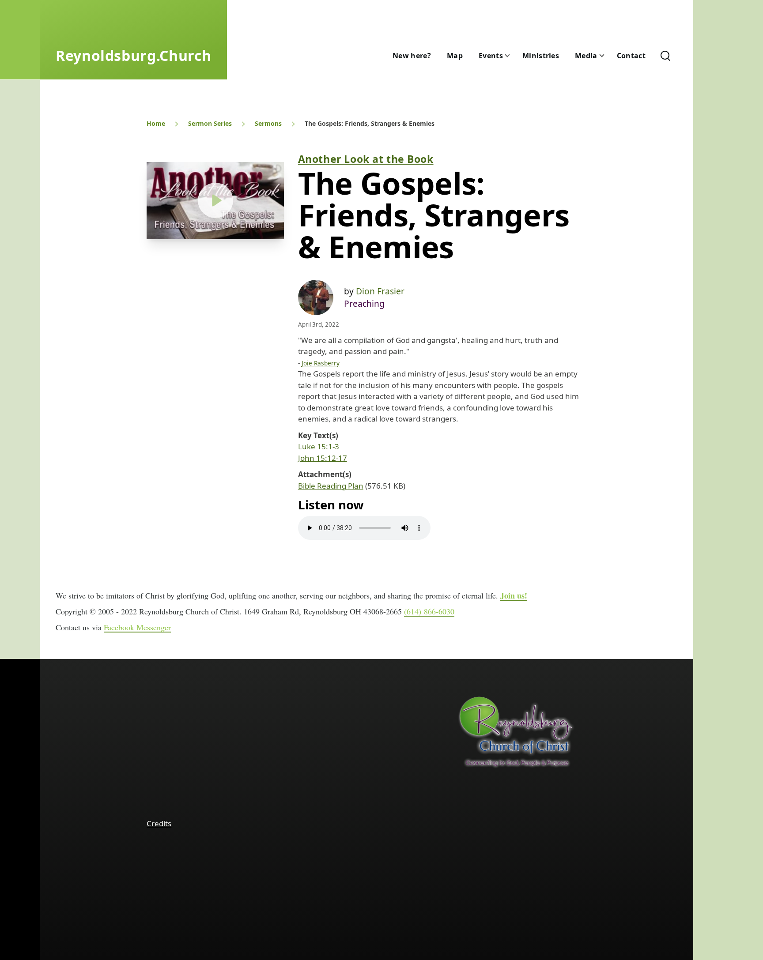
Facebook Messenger (137, 627)
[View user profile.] (315, 297)
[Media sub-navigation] (607, 56)
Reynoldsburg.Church (133, 55)
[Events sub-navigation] (512, 56)
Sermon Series (210, 123)
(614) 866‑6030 (429, 611)
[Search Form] (665, 55)
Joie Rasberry (321, 363)
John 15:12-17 (322, 458)
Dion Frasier (380, 291)
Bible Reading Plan (330, 486)
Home (156, 123)
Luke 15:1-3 (318, 446)
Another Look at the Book (366, 159)
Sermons (268, 123)
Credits (159, 823)
